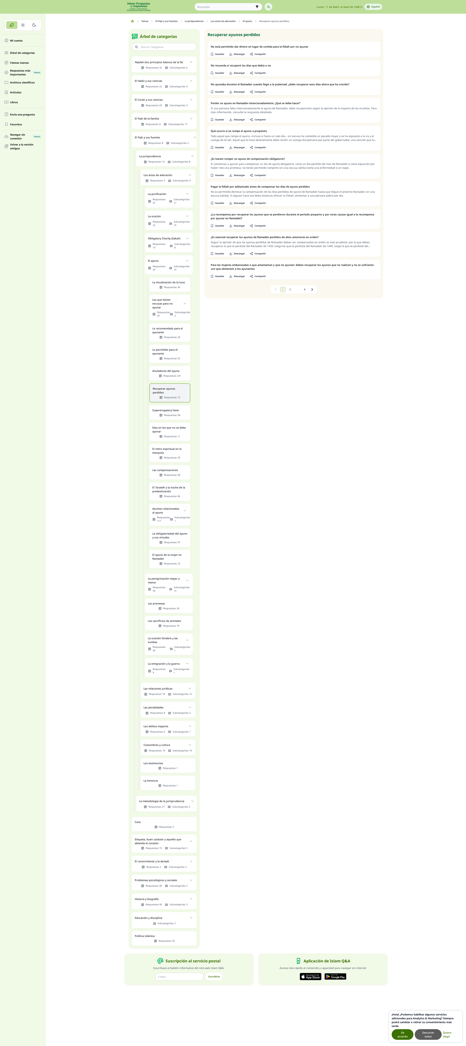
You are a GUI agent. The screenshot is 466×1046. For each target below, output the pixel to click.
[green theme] (11, 25)
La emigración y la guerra (164, 663)
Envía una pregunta (22, 114)
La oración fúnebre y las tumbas (163, 640)
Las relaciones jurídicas (158, 688)
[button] (217, 54)
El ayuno (153, 260)
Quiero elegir (447, 1034)
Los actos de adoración (158, 175)
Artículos (15, 92)
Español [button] (375, 6)
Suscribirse (214, 976)
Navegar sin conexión (25, 136)
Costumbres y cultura (157, 745)
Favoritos (16, 124)
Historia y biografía (147, 899)
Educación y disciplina (148, 918)
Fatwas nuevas (19, 62)
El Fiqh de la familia (147, 118)
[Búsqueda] (268, 7)
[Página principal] (132, 21)
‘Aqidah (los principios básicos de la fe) (159, 62)
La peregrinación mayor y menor (164, 580)
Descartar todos (428, 1034)
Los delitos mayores (156, 726)
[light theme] (23, 25)
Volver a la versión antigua (21, 146)
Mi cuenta (16, 40)
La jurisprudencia (150, 156)
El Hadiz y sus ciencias (148, 81)
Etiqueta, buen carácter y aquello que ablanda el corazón (158, 841)
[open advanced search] (257, 6)
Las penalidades (154, 707)
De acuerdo (403, 1034)
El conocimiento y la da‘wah (152, 861)
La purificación (157, 194)
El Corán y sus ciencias (149, 99)
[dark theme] (34, 25)
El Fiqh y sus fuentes (147, 137)
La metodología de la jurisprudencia (161, 801)
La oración (154, 216)
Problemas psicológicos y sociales (156, 880)
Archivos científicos (22, 82)
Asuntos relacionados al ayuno (165, 510)
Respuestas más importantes (25, 72)
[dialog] (425, 1026)
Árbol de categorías (22, 53)
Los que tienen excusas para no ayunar (162, 303)
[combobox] (226, 7)
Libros (14, 102)
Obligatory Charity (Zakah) (164, 238)
